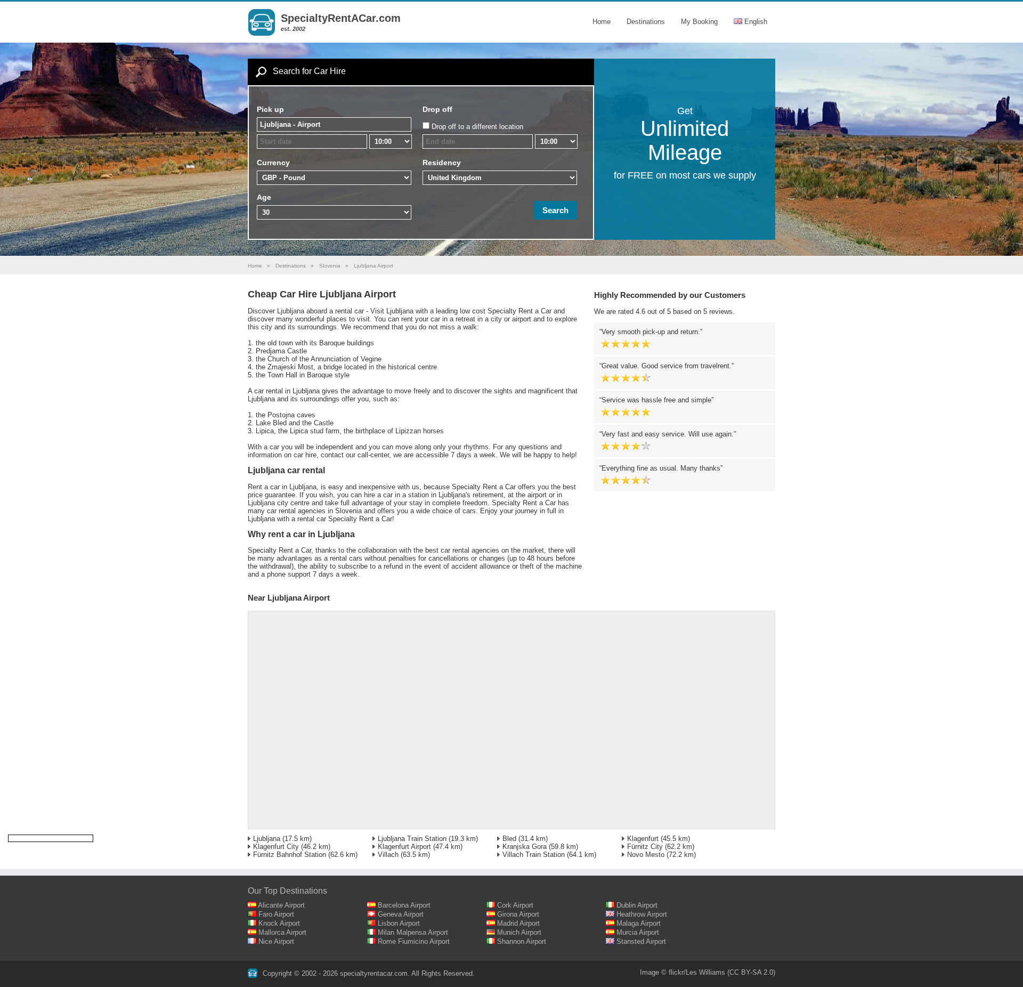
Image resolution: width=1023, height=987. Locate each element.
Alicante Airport (281, 905)
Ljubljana (266, 839)
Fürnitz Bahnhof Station (289, 855)
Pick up (270, 109)
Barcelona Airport (404, 905)
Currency (273, 162)
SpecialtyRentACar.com (341, 18)
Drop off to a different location (477, 127)
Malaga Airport (638, 923)
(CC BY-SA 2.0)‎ (751, 972)
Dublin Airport (636, 905)
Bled (509, 839)
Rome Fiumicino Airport (414, 941)
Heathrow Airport (641, 914)
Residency (442, 162)
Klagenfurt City (276, 847)
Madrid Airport (518, 923)
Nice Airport (276, 941)
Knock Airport (279, 923)
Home (601, 22)
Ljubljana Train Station (412, 839)
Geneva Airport (401, 914)
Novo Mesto (645, 855)
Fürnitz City (645, 847)
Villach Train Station (533, 855)
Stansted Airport (641, 941)
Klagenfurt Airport (404, 847)
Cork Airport (515, 905)
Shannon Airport (521, 941)
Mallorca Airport (282, 932)
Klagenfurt (643, 839)
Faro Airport (276, 914)
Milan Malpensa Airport (413, 932)
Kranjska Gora (524, 847)
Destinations (646, 22)
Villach (388, 855)
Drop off (437, 109)
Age (264, 197)
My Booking (699, 22)
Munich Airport (519, 932)
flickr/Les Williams (697, 972)
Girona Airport (518, 914)
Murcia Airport (637, 932)
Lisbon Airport (399, 923)
